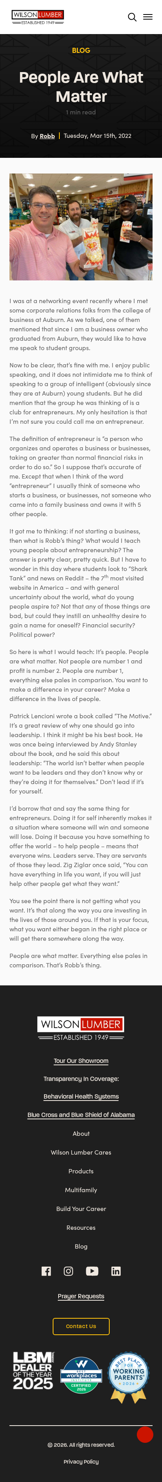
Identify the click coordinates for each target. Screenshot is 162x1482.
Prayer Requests (81, 1297)
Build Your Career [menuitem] (81, 1208)
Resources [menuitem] (81, 1227)
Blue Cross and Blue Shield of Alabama (81, 1115)
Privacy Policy (81, 1462)
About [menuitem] (81, 1133)
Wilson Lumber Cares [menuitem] (81, 1152)
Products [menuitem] (81, 1171)
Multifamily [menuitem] (81, 1190)
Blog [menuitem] (81, 1246)
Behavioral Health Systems (81, 1097)
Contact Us (81, 1327)
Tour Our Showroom (81, 1061)
